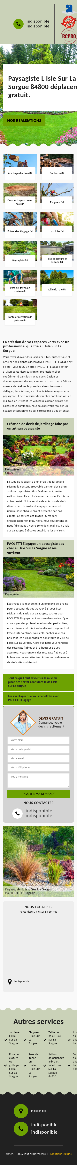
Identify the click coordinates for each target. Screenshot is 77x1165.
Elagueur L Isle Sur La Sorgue (34, 1038)
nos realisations (24, 121)
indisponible (38, 22)
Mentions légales (60, 1154)
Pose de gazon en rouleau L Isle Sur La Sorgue (34, 1065)
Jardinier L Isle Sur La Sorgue (14, 1038)
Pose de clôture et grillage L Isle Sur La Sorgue (14, 1065)
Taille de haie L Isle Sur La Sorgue (54, 1038)
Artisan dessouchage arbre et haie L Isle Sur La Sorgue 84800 (56, 1065)
